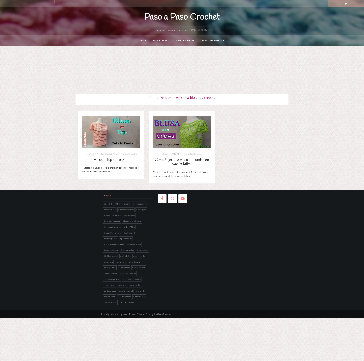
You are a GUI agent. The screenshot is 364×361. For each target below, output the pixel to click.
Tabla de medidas (213, 40)
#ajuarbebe (108, 204)
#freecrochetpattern (112, 215)
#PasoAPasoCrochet (112, 233)
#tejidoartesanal (111, 256)
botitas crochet (138, 268)
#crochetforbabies (126, 210)
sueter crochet (139, 297)
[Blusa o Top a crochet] (111, 131)
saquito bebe (109, 297)
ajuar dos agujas (135, 262)
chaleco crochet (110, 273)
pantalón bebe (110, 291)
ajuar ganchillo (110, 268)
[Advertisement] (182, 67)
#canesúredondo (139, 204)
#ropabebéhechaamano (114, 244)
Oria (147, 314)
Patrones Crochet (120, 154)
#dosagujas (141, 210)
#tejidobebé (125, 256)
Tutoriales (160, 40)
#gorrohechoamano (112, 221)
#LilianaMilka (129, 227)
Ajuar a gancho (139, 256)
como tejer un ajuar (112, 279)
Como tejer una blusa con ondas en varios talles (182, 162)
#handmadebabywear (132, 221)
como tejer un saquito (132, 279)
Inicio (143, 40)
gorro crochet (135, 285)
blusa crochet (124, 268)
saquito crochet (124, 297)
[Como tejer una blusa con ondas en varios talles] (182, 131)
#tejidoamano (142, 250)
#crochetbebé (110, 210)
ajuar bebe (108, 262)
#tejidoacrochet (127, 250)
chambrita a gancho (128, 273)
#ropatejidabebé (134, 244)
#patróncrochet (130, 233)
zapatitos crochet (126, 302)
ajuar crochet (120, 262)
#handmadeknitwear (112, 227)
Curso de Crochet (184, 40)
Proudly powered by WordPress (118, 314)
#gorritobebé (129, 215)
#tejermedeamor (111, 250)
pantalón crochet (126, 291)
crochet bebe (109, 285)
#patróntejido (126, 239)
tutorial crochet (110, 302)
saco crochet (141, 291)
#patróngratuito (110, 239)
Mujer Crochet (106, 154)
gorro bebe (122, 285)
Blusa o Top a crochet (111, 159)
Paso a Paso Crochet (182, 17)
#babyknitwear (122, 204)
